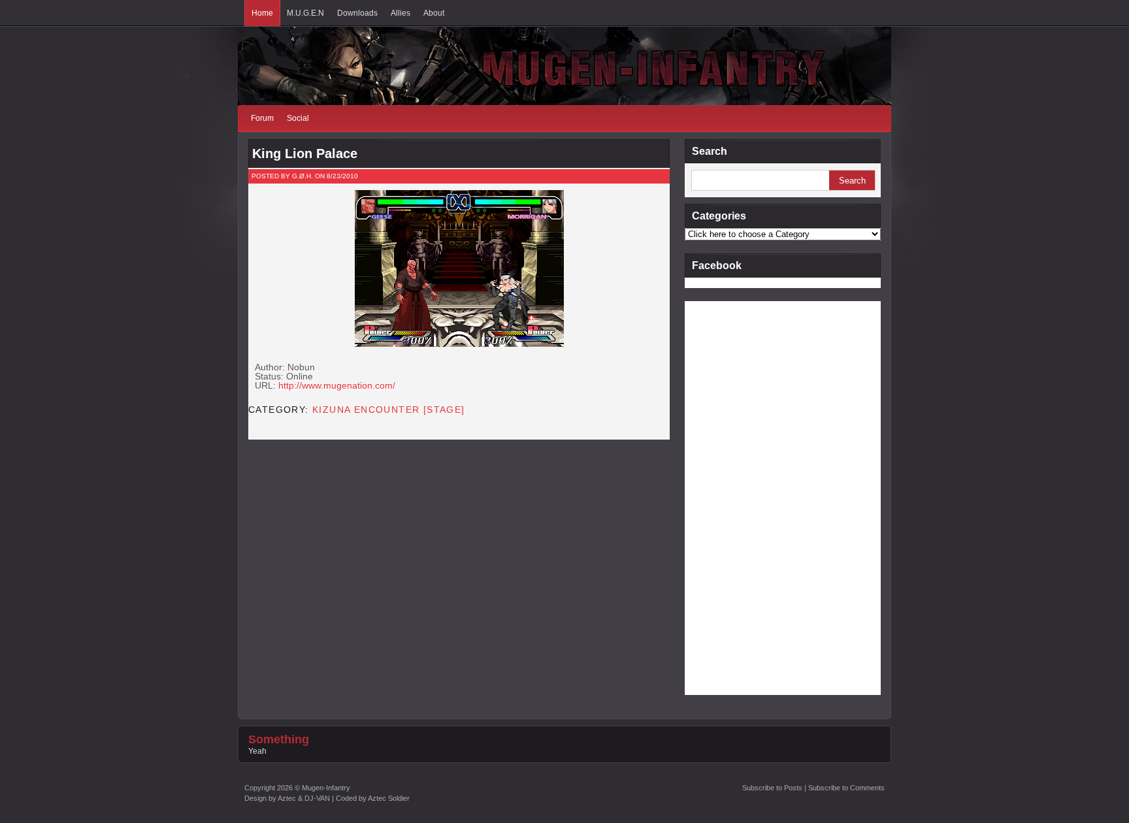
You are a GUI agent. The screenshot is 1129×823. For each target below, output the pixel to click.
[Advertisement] (737, 497)
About (433, 13)
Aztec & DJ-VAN (304, 798)
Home (262, 13)
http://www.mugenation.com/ (336, 385)
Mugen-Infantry (326, 788)
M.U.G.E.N (305, 13)
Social (298, 118)
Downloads (357, 13)
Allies (400, 13)
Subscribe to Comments (846, 788)
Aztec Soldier (389, 798)
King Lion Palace (304, 153)
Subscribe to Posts (772, 788)
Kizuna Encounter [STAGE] (388, 409)
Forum (262, 118)
